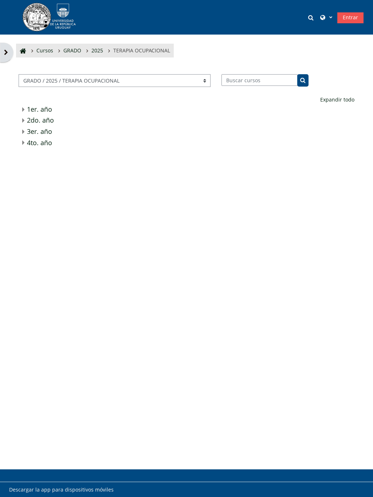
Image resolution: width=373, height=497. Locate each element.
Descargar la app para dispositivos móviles (61, 489)
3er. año (39, 131)
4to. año (39, 142)
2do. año (40, 120)
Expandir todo (337, 99)
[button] (312, 17)
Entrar (350, 17)
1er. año (39, 109)
